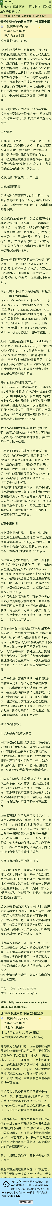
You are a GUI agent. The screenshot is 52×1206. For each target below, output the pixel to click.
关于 (11, 2)
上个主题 (5, 16)
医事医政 (19, 6)
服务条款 (15, 1196)
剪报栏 (5, 6)
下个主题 (15, 16)
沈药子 (11, 26)
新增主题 (26, 16)
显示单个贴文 (39, 16)
